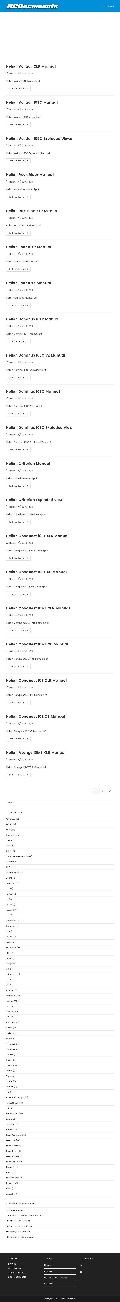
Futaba (9, 910)
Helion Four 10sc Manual (28, 283)
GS (7, 931)
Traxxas (9, 1183)
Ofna (8, 1054)
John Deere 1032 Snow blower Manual (24, 1215)
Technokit (10, 1167)
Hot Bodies (11, 947)
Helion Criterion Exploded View (34, 499)
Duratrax (10, 883)
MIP (7, 1017)
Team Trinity (11, 1151)
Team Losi (11, 1140)
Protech (9, 1086)
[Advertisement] (60, 34)
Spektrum (10, 1124)
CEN (8, 845)
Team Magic (12, 1145)
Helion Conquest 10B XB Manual (35, 716)
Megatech (11, 1011)
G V (7, 915)
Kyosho (9, 1001)
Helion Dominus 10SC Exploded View (39, 427)
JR (7, 985)
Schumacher (12, 1113)
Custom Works (13, 872)
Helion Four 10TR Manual (28, 247)
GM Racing (11, 920)
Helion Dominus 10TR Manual (33, 319)
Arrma (9, 824)
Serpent (10, 1119)
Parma (9, 1070)
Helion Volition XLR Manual (31, 66)
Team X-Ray (12, 1156)
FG (7, 899)
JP (7, 979)
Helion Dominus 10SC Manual (33, 391)
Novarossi (11, 1043)
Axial (8, 829)
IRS (7, 969)
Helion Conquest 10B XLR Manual (36, 680)
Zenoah (9, 1193)
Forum (48, 1271)
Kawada (10, 990)
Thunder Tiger (12, 1177)
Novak (9, 1038)
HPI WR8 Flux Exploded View (19, 1226)
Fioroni (9, 904)
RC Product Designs (15, 1097)
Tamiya (9, 1129)
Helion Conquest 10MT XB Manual (37, 644)
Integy (9, 963)
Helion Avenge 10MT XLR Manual (36, 752)
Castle (9, 840)
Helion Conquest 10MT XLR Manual (38, 608)
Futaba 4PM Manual (15, 1210)
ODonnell (10, 1049)
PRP (8, 1092)
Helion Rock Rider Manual (30, 174)
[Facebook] (81, 1272)
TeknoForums (16, 1272)
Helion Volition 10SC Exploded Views (39, 138)
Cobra (9, 851)
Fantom (9, 893)
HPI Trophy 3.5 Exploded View (20, 1237)
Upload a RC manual (55, 1277)
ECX (8, 888)
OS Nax (9, 1065)
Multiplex (10, 1033)
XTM (8, 1188)
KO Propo (10, 995)
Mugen (9, 1027)
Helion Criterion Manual (28, 463)
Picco (8, 1076)
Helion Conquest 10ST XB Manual (36, 572)
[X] (81, 1265)
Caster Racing (12, 835)
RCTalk (12, 1264)
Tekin (8, 1172)
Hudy (8, 958)
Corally (9, 861)
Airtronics (10, 819)
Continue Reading (19, 89)
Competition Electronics (17, 856)
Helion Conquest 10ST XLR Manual (37, 535)
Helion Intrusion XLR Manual (32, 210)
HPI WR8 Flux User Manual (18, 1220)
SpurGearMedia (17, 1277)
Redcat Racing (13, 1103)
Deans (9, 877)
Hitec (8, 942)
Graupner (10, 926)
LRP (7, 1006)
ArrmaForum (15, 1268)
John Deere (11, 974)
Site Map (49, 1283)
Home (47, 1265)
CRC (8, 867)
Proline (9, 1081)
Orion (8, 1060)
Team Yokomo (13, 1161)
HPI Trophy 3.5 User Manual (18, 1231)
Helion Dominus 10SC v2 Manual (35, 355)
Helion (12, 73)
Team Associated (14, 1135)
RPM (8, 1108)
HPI (7, 953)
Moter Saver (12, 1022)
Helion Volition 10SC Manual (32, 102)
